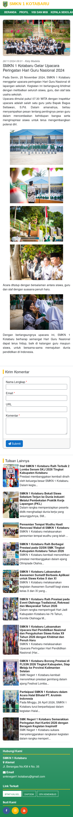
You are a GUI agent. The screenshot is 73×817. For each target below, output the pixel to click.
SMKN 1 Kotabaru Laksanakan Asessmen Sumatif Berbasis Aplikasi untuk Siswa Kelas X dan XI (44, 574)
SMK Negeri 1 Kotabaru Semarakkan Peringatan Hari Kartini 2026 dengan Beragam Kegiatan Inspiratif (44, 722)
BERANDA (10, 12)
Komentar (13, 415)
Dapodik (29, 794)
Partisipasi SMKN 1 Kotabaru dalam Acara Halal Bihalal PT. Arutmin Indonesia (43, 695)
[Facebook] (7, 810)
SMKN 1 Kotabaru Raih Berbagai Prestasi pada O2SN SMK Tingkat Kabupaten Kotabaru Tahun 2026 (42, 547)
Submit (16, 443)
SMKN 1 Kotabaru (15, 758)
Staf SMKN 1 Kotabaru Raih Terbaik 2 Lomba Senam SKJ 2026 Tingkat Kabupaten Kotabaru (44, 469)
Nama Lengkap (16, 382)
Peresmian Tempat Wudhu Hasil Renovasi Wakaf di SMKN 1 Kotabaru (44, 526)
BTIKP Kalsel (12, 794)
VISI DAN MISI (39, 12)
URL (9, 404)
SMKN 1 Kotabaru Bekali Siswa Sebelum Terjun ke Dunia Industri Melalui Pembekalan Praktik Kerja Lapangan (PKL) (42, 498)
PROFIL (24, 12)
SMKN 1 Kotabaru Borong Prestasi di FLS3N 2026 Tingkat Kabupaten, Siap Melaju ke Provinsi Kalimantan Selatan (45, 666)
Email (10, 393)
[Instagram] (16, 810)
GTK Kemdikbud (47, 794)
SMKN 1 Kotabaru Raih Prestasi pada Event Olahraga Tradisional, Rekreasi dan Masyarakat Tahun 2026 (45, 602)
